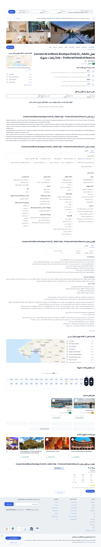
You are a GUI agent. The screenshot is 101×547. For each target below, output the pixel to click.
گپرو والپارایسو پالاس (44, 429)
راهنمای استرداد (73, 503)
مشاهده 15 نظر (60, 493)
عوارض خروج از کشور (72, 517)
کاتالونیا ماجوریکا (90, 410)
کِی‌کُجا (94, 528)
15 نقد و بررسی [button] (83, 63)
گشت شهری (93, 520)
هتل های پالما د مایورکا (80, 18)
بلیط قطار (93, 509)
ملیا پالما (69, 410)
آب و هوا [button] (55, 47)
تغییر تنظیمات (13, 542)
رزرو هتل (88, 18)
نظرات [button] (50, 47)
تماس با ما (56, 506)
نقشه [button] (30, 69)
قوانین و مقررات (73, 509)
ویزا (94, 514)
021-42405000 (28, 511)
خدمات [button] (93, 500)
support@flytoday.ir (11, 511)
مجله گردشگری (55, 511)
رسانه (57, 520)
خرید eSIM (93, 526)
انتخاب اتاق (10, 47)
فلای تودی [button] (56, 500)
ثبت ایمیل (9, 505)
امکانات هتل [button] (71, 47)
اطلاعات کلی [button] (91, 47)
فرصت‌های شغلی (55, 509)
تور (94, 517)
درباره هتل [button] (78, 47)
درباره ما (56, 503)
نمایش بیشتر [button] (92, 330)
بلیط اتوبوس (92, 511)
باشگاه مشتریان (73, 514)
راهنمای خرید (74, 506)
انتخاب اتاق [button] (84, 47)
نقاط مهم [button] (61, 47)
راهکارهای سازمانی (73, 520)
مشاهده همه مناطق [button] (28, 85)
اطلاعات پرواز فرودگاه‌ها (90, 531)
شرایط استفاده (87, 542)
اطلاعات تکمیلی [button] (73, 500)
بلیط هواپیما (92, 503)
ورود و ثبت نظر (90, 491)
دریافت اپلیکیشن (55, 517)
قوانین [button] (65, 47)
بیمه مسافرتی (92, 523)
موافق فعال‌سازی (13, 538)
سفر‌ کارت (56, 514)
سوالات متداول (73, 511)
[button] (17, 18)
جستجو (12, 12)
